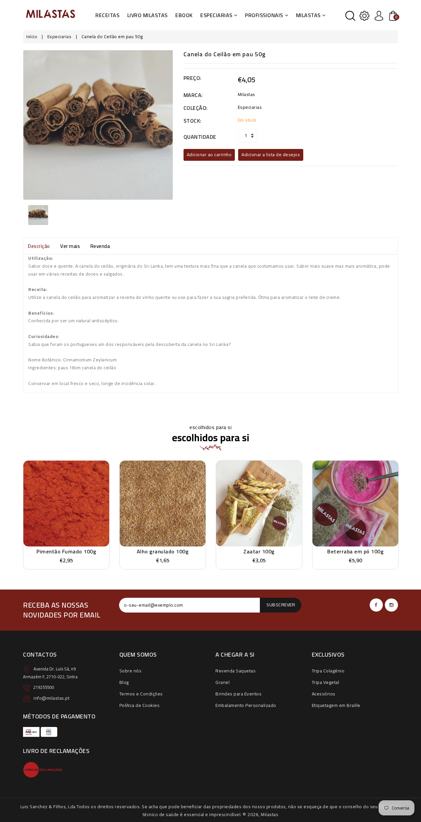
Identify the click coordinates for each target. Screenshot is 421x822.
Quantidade (200, 137)
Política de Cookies (139, 705)
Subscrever (280, 604)
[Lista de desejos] (66, 499)
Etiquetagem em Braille (336, 705)
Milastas (308, 15)
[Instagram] (391, 605)
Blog (124, 682)
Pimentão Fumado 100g (66, 551)
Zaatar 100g (259, 551)
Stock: (193, 120)
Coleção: (196, 108)
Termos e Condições (141, 693)
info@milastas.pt (51, 698)
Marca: (193, 95)
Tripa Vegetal (325, 682)
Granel (222, 682)
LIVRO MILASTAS (147, 15)
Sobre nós (130, 670)
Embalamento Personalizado (245, 705)
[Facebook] (376, 605)
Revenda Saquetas (235, 670)
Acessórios (323, 693)
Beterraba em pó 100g (355, 551)
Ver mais (70, 246)
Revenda (100, 246)
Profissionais (264, 15)
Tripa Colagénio (328, 670)
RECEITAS (107, 15)
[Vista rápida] (81, 499)
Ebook (184, 15)
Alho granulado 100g (163, 551)
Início (31, 36)
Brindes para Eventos (238, 693)
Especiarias (216, 15)
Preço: (193, 78)
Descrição (39, 246)
